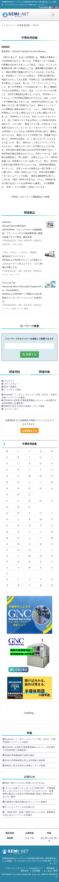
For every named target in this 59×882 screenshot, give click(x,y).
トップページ (8, 25)
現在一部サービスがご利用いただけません (25, 783)
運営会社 (25, 871)
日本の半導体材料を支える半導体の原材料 (25, 760)
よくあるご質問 (50, 871)
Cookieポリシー (36, 868)
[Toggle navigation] (53, 14)
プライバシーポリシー (15, 868)
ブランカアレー (11, 383)
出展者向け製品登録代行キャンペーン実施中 (26, 801)
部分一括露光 (10, 386)
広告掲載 (36, 871)
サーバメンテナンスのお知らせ (19, 807)
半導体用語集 (23, 25)
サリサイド (9, 381)
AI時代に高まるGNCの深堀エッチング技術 (24, 406)
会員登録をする (29, 430)
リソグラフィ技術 (12, 389)
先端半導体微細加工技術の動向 (19, 755)
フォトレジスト (11, 409)
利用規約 (50, 868)
